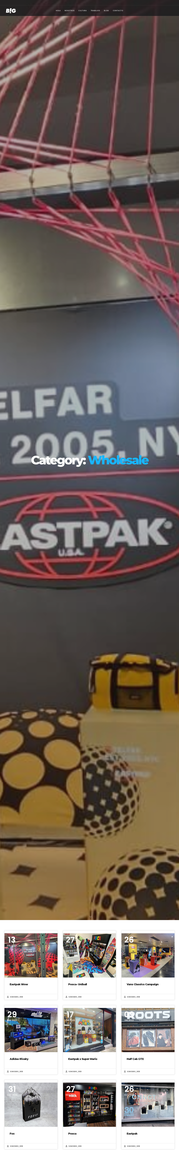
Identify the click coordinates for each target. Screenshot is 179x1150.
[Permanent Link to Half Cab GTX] (148, 1030)
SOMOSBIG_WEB (16, 997)
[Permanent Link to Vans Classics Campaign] (148, 955)
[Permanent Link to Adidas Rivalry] (31, 1030)
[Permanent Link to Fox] (31, 1105)
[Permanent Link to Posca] (89, 1105)
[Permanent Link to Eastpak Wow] (31, 955)
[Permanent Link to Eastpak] (148, 1105)
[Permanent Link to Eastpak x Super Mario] (89, 1030)
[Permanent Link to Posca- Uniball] (89, 955)
